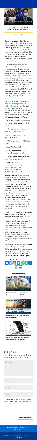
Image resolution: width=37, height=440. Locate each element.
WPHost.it (19, 437)
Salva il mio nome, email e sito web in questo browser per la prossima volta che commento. (17, 401)
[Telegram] (26, 263)
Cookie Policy (17, 429)
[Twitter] (11, 263)
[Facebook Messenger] (18, 263)
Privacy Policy (24, 427)
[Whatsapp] (22, 263)
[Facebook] (7, 263)
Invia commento (25, 417)
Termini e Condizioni (12, 427)
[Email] (20, 266)
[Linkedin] (30, 263)
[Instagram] (14, 263)
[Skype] (16, 266)
